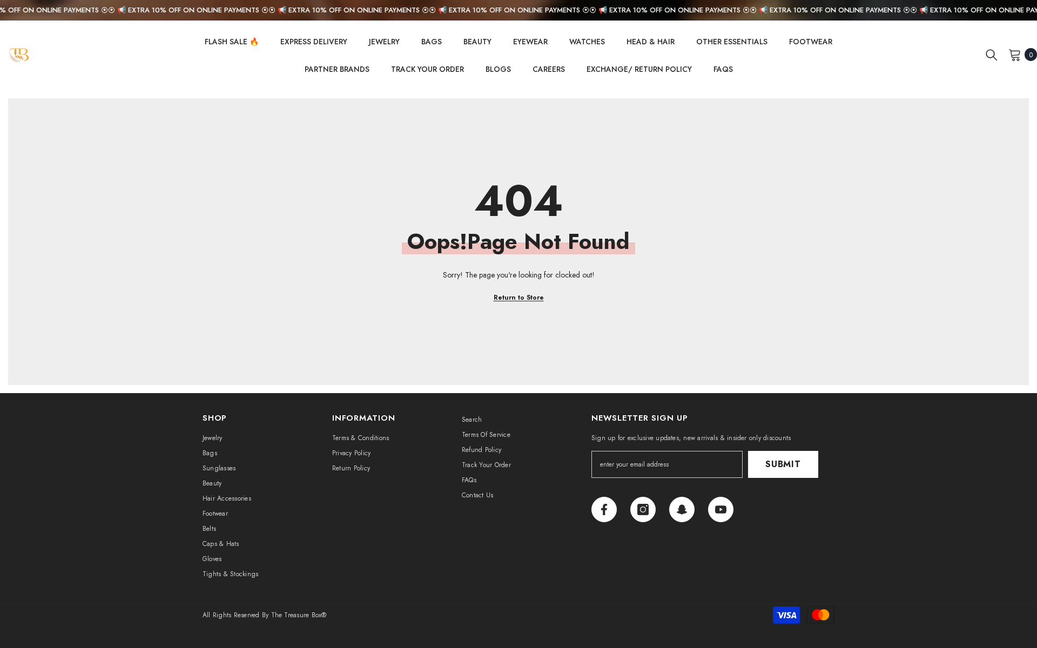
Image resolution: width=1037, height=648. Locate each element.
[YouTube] (720, 509)
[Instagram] (643, 509)
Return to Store (519, 297)
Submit (783, 464)
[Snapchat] (682, 509)
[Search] (992, 54)
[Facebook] (604, 509)
